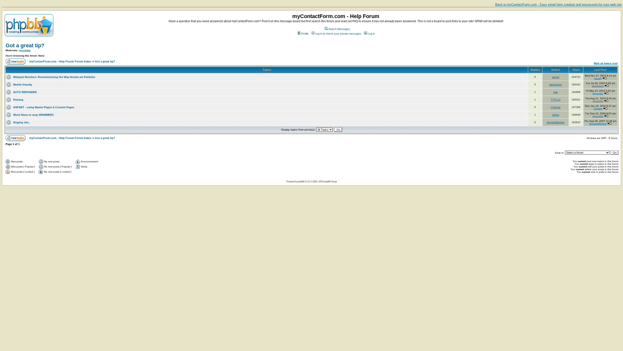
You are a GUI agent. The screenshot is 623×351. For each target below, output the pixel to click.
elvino (555, 114)
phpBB (301, 181)
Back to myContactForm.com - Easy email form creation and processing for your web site (558, 4)
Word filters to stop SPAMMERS (33, 114)
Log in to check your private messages (338, 33)
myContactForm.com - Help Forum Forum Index (60, 61)
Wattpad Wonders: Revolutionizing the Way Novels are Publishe (54, 77)
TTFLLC (556, 99)
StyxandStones (556, 122)
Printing (18, 99)
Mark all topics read (605, 63)
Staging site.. (21, 122)
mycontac (25, 50)
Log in (371, 33)
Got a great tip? (25, 45)
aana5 (555, 77)
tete (555, 92)
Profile (305, 33)
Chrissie (555, 107)
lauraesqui (556, 84)
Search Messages (339, 29)
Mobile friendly (22, 84)
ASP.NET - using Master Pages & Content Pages (43, 107)
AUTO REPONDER (25, 92)
